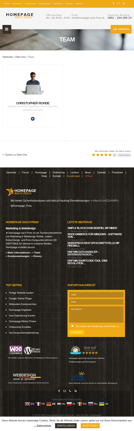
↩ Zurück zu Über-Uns (14, 154)
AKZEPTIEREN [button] (90, 425)
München (17, 3)
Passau (69, 3)
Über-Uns (20, 56)
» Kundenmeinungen (17, 256)
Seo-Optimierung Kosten (22, 315)
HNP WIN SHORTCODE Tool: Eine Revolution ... (87, 262)
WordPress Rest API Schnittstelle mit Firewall (93, 244)
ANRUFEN (123, 29)
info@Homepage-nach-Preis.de (88, 17)
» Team (36, 252)
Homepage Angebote (20, 309)
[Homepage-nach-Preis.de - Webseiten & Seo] (21, 191)
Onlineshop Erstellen (20, 327)
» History (36, 256)
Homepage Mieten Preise (22, 321)
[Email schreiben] (64, 391)
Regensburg (44, 3)
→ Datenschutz (42, 425)
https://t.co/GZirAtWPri (106, 200)
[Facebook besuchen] (59, 391)
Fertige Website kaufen (21, 292)
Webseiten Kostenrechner (23, 304)
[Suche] (75, 391)
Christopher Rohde (32, 103)
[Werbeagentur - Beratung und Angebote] (113, 3)
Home (6, 3)
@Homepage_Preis (21, 205)
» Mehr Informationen (18, 252)
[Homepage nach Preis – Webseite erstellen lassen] (18, 15)
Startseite (7, 56)
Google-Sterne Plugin (20, 298)
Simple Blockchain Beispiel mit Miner (92, 228)
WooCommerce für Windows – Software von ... (94, 235)
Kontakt (79, 3)
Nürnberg (58, 3)
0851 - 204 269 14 (120, 17)
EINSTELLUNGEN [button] (66, 425)
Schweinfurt (30, 3)
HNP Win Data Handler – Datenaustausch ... (83, 253)
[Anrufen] (70, 391)
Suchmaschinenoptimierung (24, 332)
